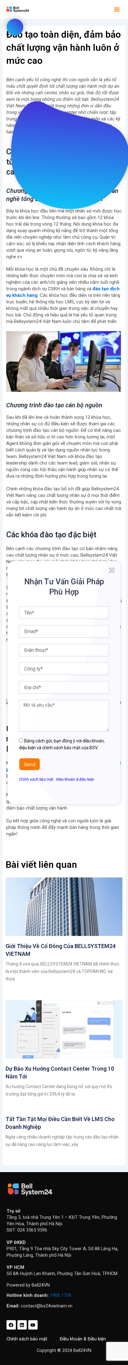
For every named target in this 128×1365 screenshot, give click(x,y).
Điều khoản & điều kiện (75, 779)
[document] (64, 682)
